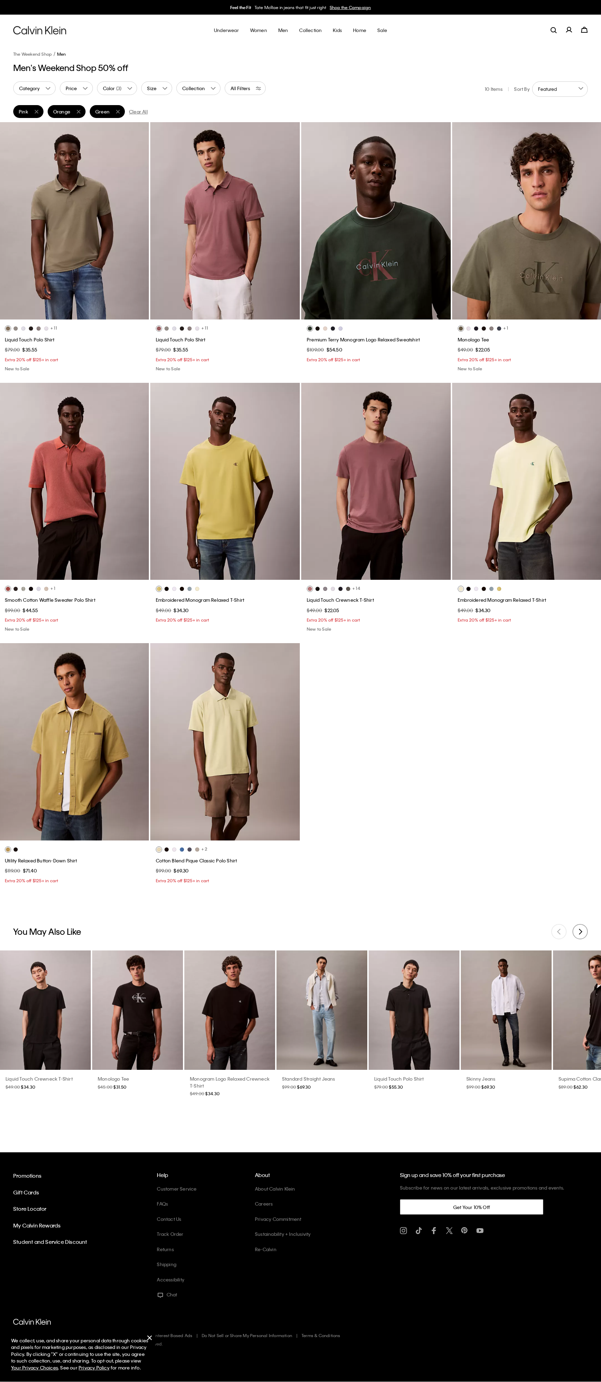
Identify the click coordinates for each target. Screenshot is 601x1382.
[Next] (138, 220)
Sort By (521, 89)
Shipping (166, 1264)
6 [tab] (402, 314)
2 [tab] (63, 314)
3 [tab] (74, 314)
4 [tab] (84, 314)
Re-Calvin (266, 1249)
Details (347, 7)
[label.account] (569, 29)
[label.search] (553, 29)
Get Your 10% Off (471, 1207)
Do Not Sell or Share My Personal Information (247, 1335)
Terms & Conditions (321, 1335)
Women (317, 7)
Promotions (27, 1175)
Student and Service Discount (50, 1241)
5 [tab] (94, 314)
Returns (165, 1249)
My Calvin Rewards (37, 1225)
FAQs (162, 1204)
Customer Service (177, 1189)
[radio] (8, 328)
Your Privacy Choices (34, 1368)
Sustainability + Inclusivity (283, 1234)
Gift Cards (26, 1192)
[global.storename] (39, 29)
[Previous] (10, 220)
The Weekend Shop (32, 54)
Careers (264, 1204)
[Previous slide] (559, 931)
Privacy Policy (94, 1368)
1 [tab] (53, 314)
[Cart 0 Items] (584, 29)
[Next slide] (580, 931)
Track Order (170, 1234)
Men (332, 7)
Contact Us (169, 1219)
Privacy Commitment (278, 1219)
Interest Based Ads (173, 1335)
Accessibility (170, 1279)
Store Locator (30, 1208)
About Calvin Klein (275, 1189)
